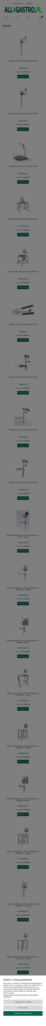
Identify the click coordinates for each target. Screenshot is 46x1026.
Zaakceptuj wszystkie (23, 1013)
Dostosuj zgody (23, 1008)
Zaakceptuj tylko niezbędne (23, 1002)
